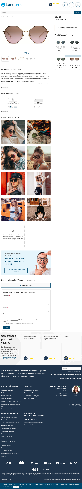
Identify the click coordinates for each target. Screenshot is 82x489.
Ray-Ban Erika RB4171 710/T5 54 (74, 64)
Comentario (6, 295)
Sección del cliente (29, 398)
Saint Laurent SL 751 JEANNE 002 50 (60, 64)
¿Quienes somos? (6, 445)
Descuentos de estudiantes (8, 428)
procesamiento (14, 320)
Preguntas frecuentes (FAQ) (31, 396)
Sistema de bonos (6, 420)
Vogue (13, 17)
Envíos (3, 393)
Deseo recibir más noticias (73, 371)
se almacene (61, 374)
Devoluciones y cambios (31, 390)
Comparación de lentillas (31, 425)
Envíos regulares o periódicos (9, 417)
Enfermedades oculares (30, 419)
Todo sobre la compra (7, 390)
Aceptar (16, 487)
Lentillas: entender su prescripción (33, 422)
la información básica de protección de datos (17, 323)
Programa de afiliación (7, 431)
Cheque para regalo (6, 434)
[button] (5, 58)
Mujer (8, 17)
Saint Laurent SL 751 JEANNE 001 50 (74, 47)
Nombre (5, 307)
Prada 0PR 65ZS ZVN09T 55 (60, 47)
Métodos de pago (6, 396)
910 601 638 (63, 393)
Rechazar (23, 487)
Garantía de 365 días (30, 393)
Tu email (5, 314)
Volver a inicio (4, 479)
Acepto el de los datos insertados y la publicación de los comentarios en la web (25, 321)
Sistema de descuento (7, 425)
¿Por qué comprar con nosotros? (10, 453)
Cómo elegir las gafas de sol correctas (16, 270)
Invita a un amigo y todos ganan (10, 423)
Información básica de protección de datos (70, 378)
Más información (7, 487)
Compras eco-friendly (7, 437)
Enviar (6, 327)
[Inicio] (1, 16)
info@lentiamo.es (62, 395)
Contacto (3, 456)
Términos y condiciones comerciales (11, 401)
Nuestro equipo (5, 448)
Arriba (10, 479)
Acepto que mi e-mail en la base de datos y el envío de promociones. (67, 375)
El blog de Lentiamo (6, 451)
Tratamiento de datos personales (10, 409)
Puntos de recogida (6, 398)
